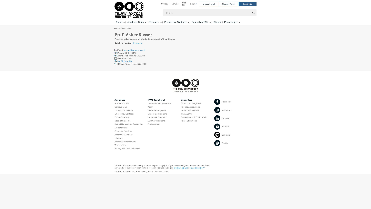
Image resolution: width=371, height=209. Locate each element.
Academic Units (135, 22)
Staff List (184, 4)
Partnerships (230, 22)
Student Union (121, 128)
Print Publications (189, 121)
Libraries (175, 4)
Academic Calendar (123, 135)
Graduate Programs (157, 110)
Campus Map (120, 107)
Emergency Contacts (124, 114)
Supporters (186, 100)
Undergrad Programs (157, 114)
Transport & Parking (123, 110)
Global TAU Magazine (191, 103)
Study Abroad (154, 124)
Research (154, 22)
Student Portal (228, 4)
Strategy (164, 4)
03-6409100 (131, 56)
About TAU (119, 100)
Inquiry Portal (209, 4)
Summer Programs (156, 121)
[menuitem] (164, 4)
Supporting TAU (200, 22)
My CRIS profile (124, 61)
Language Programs (157, 117)
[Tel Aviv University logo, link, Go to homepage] (129, 10)
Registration (248, 4)
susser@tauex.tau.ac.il (134, 50)
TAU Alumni (186, 114)
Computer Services (123, 131)
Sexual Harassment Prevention (128, 124)
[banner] (185, 12)
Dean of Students (122, 121)
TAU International (156, 100)
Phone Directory (121, 117)
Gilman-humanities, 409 (132, 64)
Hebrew (138, 43)
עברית (192, 4)
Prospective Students (175, 22)
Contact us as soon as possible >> (189, 168)
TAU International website (159, 103)
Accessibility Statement (125, 141)
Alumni (217, 22)
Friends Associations (190, 107)
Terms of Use (120, 145)
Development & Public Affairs (194, 117)
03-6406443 (126, 53)
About (150, 107)
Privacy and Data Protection (127, 148)
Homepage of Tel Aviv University (115, 28)
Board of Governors (190, 110)
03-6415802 (125, 58)
